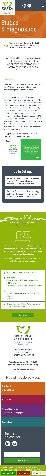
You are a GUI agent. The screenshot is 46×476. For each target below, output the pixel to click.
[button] (43, 5)
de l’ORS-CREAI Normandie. (21, 272)
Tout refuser (23, 473)
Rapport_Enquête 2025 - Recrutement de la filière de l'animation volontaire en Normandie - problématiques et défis (22, 181)
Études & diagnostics (24, 43)
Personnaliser (39, 473)
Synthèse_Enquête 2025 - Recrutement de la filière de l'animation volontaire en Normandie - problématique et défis (22, 194)
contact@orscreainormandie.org (23, 369)
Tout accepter (8, 473)
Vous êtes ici (13, 43)
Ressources (7, 399)
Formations (7, 422)
